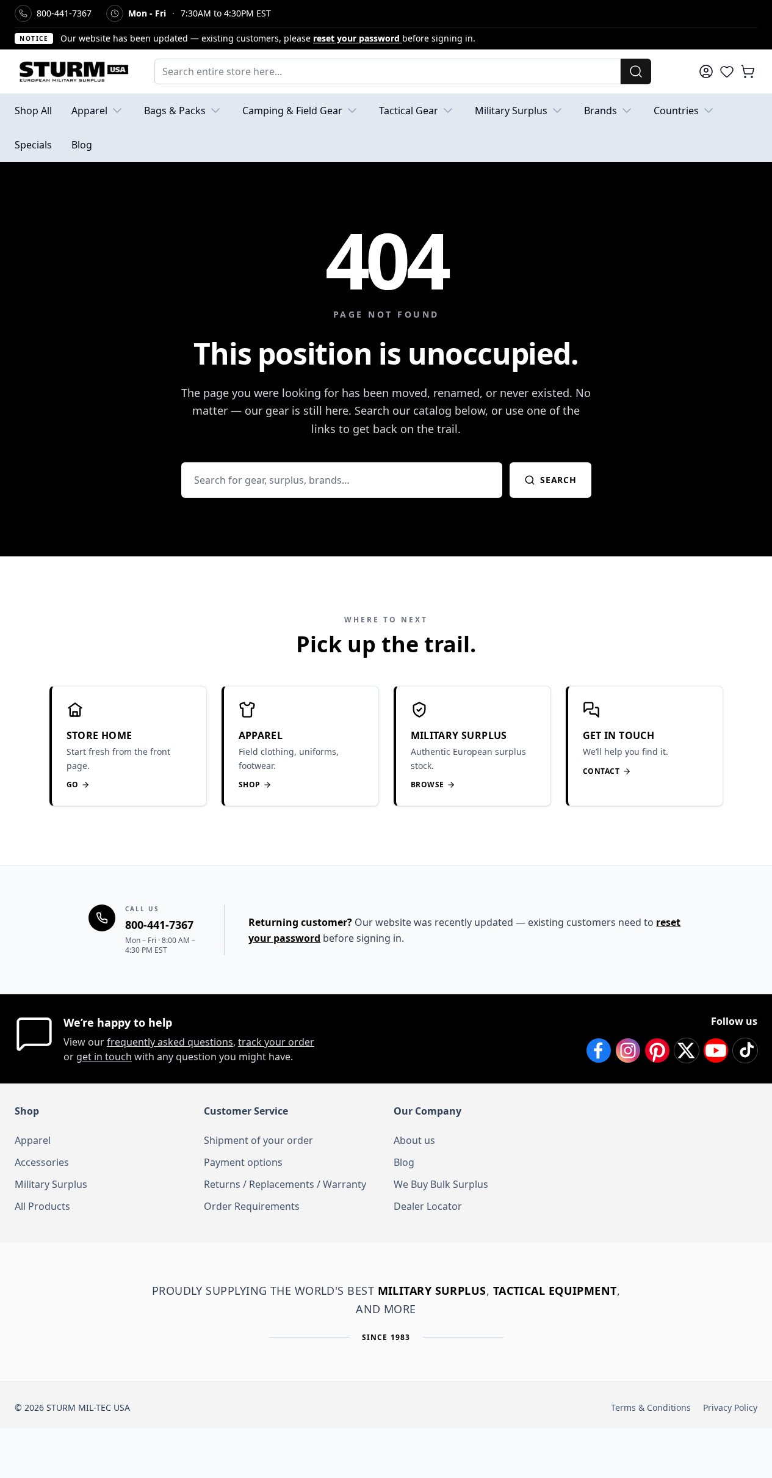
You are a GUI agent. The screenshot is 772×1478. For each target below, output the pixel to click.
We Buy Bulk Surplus (441, 1184)
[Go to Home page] (72, 71)
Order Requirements (252, 1206)
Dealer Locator (428, 1206)
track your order (276, 1042)
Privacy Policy (730, 1407)
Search (558, 480)
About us (414, 1140)
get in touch (104, 1056)
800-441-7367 (159, 924)
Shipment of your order (258, 1140)
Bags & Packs (175, 110)
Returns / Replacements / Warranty (285, 1184)
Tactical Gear (408, 110)
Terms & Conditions (651, 1407)
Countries (676, 110)
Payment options (243, 1162)
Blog (81, 144)
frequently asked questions (170, 1042)
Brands (600, 110)
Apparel (89, 110)
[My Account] (706, 71)
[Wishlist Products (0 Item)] (727, 71)
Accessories (42, 1162)
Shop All (33, 110)
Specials (33, 144)
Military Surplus (511, 110)
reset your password (357, 38)
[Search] (636, 71)
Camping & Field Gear (292, 110)
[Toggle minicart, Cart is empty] (747, 71)
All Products (42, 1206)
